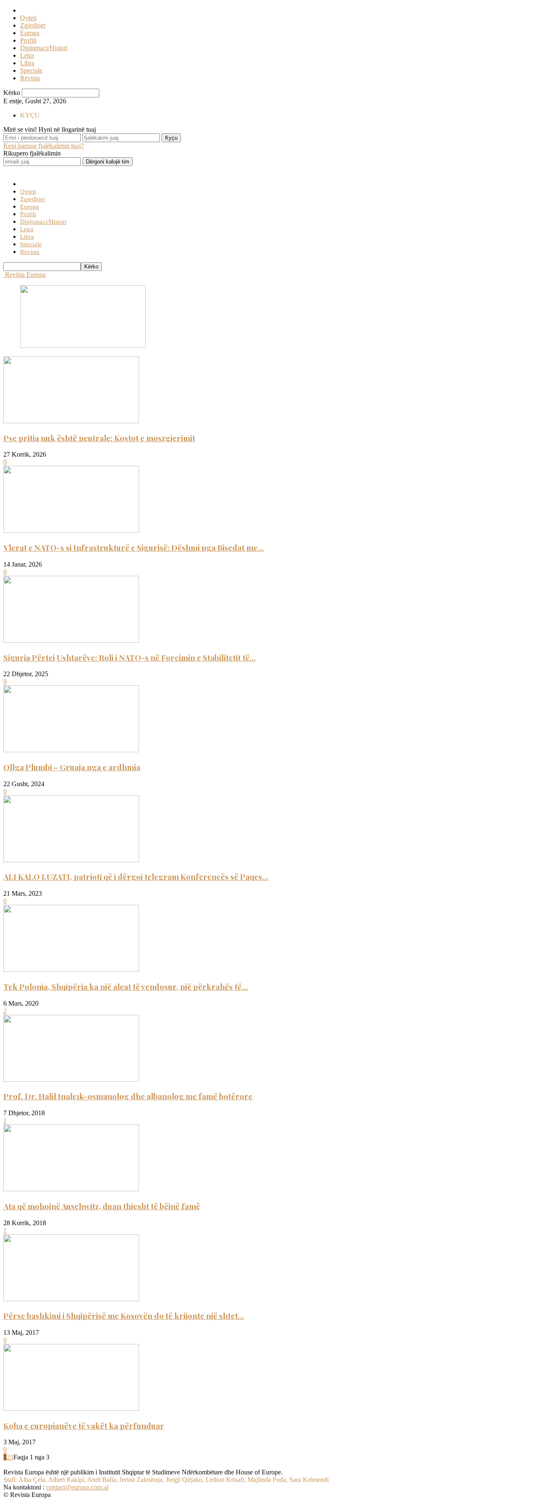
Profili (28, 40)
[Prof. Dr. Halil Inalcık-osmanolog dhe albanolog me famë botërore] (71, 1079)
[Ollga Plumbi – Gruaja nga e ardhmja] (71, 750)
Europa (29, 32)
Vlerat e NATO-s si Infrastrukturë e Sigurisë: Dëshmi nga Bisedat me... (133, 547)
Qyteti (28, 17)
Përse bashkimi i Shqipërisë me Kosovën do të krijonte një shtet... (123, 1315)
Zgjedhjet (32, 25)
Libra (27, 62)
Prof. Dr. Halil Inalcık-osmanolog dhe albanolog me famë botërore (128, 1096)
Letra (27, 55)
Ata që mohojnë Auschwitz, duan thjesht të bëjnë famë (101, 1206)
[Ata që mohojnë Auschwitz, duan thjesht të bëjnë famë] (71, 1189)
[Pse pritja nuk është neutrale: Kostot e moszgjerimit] (71, 420)
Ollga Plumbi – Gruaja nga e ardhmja (71, 767)
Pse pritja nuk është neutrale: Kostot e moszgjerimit (99, 438)
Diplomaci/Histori (43, 47)
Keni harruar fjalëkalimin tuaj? (43, 145)
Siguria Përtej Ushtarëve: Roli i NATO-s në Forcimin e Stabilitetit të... (129, 657)
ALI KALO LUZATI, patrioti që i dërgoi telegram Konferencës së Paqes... (135, 876)
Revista (30, 78)
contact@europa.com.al (77, 1487)
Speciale (31, 70)
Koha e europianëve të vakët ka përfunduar (83, 1425)
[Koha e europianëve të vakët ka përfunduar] (71, 1408)
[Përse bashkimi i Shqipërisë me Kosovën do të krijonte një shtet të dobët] (71, 1299)
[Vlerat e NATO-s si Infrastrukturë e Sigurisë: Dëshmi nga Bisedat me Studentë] (71, 530)
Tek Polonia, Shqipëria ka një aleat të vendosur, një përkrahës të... (125, 986)
